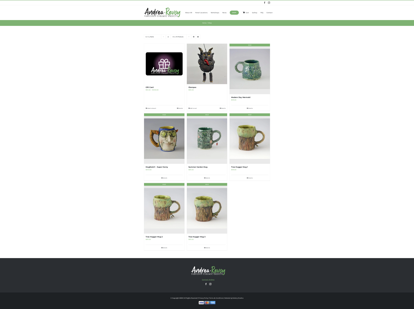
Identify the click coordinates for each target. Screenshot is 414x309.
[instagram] (269, 3)
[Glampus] (207, 64)
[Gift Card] (164, 64)
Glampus (192, 87)
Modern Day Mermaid (240, 97)
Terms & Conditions (216, 298)
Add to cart (193, 108)
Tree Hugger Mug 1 (239, 167)
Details (180, 108)
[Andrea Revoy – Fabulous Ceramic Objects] (162, 8)
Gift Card (150, 87)
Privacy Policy (203, 298)
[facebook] (265, 3)
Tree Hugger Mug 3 (196, 237)
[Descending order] (168, 37)
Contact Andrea (208, 280)
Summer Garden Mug (197, 167)
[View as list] (198, 37)
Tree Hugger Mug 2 (154, 237)
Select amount (151, 108)
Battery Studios (238, 298)
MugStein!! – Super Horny (157, 167)
